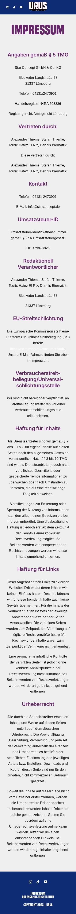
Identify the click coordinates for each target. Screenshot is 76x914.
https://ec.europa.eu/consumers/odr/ (37, 349)
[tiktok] (14, 7)
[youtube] (21, 7)
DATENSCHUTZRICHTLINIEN (38, 897)
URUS (49, 905)
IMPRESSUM (38, 893)
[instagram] (7, 7)
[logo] (38, 3)
